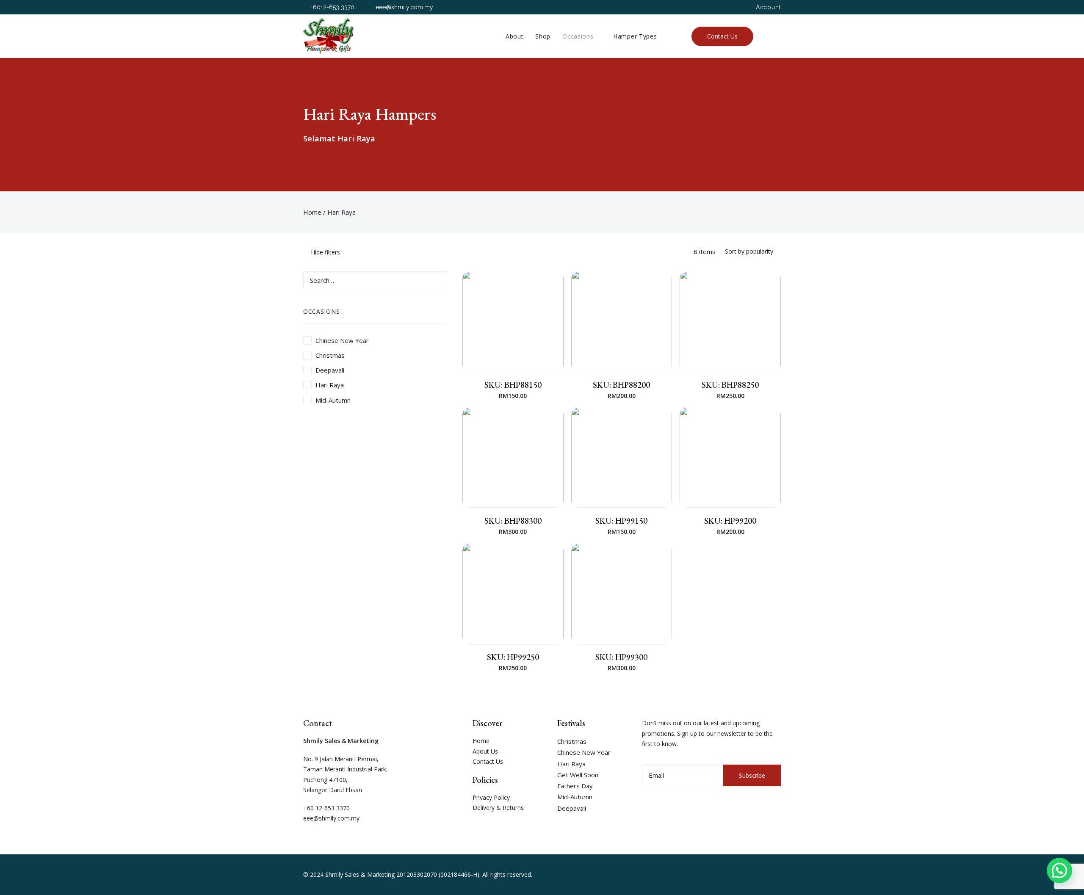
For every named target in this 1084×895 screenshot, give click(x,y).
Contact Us (488, 761)
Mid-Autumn (574, 797)
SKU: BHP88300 (513, 520)
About (515, 36)
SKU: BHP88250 (730, 384)
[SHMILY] (328, 36)
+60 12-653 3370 (326, 808)
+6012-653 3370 (332, 7)
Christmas (571, 741)
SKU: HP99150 (621, 520)
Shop (542, 36)
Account (768, 7)
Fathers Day (575, 786)
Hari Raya (571, 764)
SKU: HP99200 (730, 520)
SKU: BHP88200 (621, 384)
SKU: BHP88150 (513, 384)
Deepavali (571, 808)
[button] (1059, 870)
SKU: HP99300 (621, 657)
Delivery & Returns (498, 808)
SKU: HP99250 (513, 657)
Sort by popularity (749, 251)
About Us (485, 751)
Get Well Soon (577, 775)
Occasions (577, 36)
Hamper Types (635, 36)
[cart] (776, 36)
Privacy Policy (491, 797)
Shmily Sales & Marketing (360, 874)
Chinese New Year (584, 752)
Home (312, 212)
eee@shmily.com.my (404, 7)
